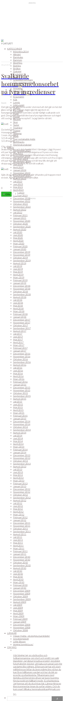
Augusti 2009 (19, 602)
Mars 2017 (18, 345)
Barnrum (17, 60)
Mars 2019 (18, 277)
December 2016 (21, 353)
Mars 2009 (18, 616)
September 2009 (22, 599)
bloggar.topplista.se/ (23, 644)
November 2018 (21, 288)
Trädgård (17, 127)
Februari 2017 (20, 347)
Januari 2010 (19, 587)
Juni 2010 (18, 573)
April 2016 (18, 376)
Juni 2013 (18, 472)
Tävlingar (17, 133)
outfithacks (18, 141)
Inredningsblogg (21, 638)
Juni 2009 (18, 607)
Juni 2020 (18, 235)
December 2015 (21, 387)
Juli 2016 (17, 367)
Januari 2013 (19, 486)
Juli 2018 (17, 299)
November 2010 (21, 559)
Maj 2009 (18, 610)
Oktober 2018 (20, 291)
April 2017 (18, 342)
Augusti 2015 (19, 398)
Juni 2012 (18, 506)
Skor (15, 122)
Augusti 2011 (19, 534)
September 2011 (22, 531)
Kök (15, 99)
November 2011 (21, 525)
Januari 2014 (19, 452)
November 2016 (21, 356)
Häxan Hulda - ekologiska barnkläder (31, 635)
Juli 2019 (17, 266)
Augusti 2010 (19, 568)
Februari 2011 (20, 551)
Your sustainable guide (24, 139)
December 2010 (21, 556)
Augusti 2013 (19, 466)
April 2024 (18, 167)
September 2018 (22, 294)
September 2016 (22, 362)
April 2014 (18, 443)
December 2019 (21, 252)
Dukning (17, 71)
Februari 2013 (20, 483)
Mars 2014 (18, 446)
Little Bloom (19, 641)
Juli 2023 (17, 181)
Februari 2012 (20, 517)
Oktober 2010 (20, 562)
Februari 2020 (20, 246)
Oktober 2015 (20, 393)
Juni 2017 (18, 336)
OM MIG (12, 647)
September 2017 (22, 328)
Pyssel (16, 116)
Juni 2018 (18, 302)
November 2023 (21, 172)
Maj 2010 (18, 576)
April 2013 (18, 477)
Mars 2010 (18, 582)
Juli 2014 (17, 435)
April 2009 (18, 613)
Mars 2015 (18, 412)
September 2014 (22, 429)
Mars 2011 (18, 548)
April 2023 (18, 189)
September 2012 (22, 497)
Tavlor (16, 124)
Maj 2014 (18, 441)
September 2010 (22, 565)
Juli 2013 (17, 469)
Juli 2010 (17, 571)
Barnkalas (18, 57)
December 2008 (21, 624)
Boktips (17, 65)
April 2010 (18, 579)
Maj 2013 (18, 475)
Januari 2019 (19, 283)
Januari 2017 (19, 350)
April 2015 (18, 410)
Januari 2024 (19, 170)
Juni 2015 (18, 404)
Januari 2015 (19, 418)
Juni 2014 (18, 438)
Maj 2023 (18, 187)
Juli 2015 (17, 401)
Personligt (18, 110)
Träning (16, 130)
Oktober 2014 (20, 427)
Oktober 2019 (20, 257)
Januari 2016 (19, 384)
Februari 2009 (20, 618)
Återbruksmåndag (22, 144)
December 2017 (21, 319)
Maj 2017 (18, 339)
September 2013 (22, 463)
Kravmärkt (18, 96)
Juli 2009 (17, 604)
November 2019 (21, 254)
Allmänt (17, 54)
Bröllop (17, 68)
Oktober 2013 (20, 460)
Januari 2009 (19, 621)
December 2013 (21, 455)
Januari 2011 (19, 554)
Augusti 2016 (19, 364)
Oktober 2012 (20, 494)
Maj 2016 (18, 373)
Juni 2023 (18, 184)
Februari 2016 (20, 381)
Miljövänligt (18, 105)
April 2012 (18, 511)
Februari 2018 (20, 314)
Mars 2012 (18, 514)
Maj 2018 (18, 305)
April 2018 (18, 308)
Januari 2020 (19, 249)
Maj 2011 (18, 542)
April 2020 (18, 240)
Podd (16, 113)
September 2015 (22, 395)
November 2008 (21, 627)
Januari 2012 (19, 520)
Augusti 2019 (19, 263)
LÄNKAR (12, 633)
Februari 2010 (20, 585)
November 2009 (21, 593)
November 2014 (21, 424)
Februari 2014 (20, 449)
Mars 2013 (18, 480)
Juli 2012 (17, 503)
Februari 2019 (20, 280)
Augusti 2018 (19, 297)
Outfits (16, 108)
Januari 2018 (19, 316)
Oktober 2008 (20, 630)
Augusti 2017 (19, 331)
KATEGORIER (14, 48)
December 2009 (21, 590)
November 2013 (21, 458)
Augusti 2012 (19, 500)
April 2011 (18, 545)
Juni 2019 (18, 268)
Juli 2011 (17, 537)
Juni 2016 (18, 370)
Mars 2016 (18, 379)
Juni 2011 (18, 539)
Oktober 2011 (20, 528)
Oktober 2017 (20, 325)
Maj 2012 (18, 508)
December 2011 (21, 523)
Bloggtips (17, 62)
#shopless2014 (21, 51)
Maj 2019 (18, 271)
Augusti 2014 (19, 432)
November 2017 (21, 322)
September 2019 (22, 260)
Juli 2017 (17, 333)
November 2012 (21, 491)
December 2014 (21, 421)
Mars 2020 (18, 243)
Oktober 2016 (20, 359)
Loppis (16, 102)
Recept (17, 119)
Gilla (8, 194)
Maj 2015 (18, 407)
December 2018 (21, 285)
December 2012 (21, 489)
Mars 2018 (18, 311)
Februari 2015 (20, 415)
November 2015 (21, 390)
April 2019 (18, 274)
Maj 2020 (18, 237)
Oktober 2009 (20, 596)
